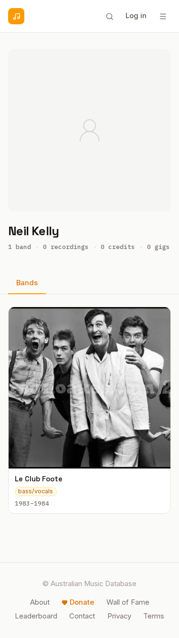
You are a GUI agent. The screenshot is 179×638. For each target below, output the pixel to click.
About (40, 602)
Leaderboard (36, 616)
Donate (82, 602)
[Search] (109, 16)
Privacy (119, 616)
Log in (136, 15)
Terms (153, 616)
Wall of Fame (127, 602)
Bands (27, 283)
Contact (82, 616)
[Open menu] (163, 16)
